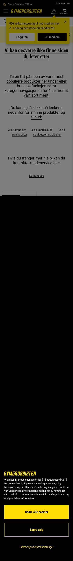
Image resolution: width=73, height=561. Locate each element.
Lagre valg (36, 530)
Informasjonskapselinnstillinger (36, 547)
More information (24, 498)
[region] (36, 378)
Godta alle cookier (36, 512)
